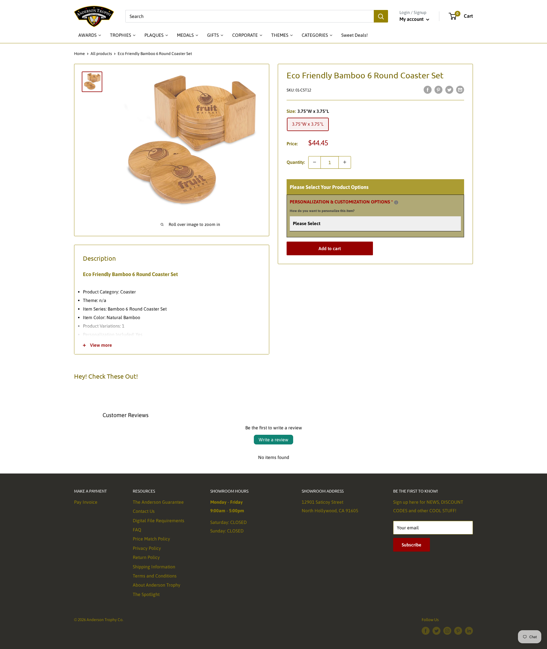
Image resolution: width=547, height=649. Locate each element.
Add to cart (330, 248)
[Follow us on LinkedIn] (469, 630)
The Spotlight (146, 594)
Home (79, 53)
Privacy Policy (147, 548)
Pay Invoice (85, 502)
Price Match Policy (151, 538)
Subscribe (411, 544)
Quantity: (296, 161)
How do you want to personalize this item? (322, 211)
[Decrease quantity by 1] (315, 162)
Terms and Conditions (155, 575)
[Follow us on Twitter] (436, 630)
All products (101, 53)
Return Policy (146, 557)
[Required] (396, 202)
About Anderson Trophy (156, 584)
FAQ (137, 529)
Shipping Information (154, 566)
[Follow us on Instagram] (447, 630)
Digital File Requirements (158, 520)
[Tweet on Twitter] (449, 89)
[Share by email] (460, 89)
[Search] (381, 16)
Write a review (273, 439)
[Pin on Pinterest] (438, 89)
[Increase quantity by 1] (345, 162)
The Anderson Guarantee (158, 502)
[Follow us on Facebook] (426, 630)
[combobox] (249, 16)
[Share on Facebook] (428, 89)
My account (412, 19)
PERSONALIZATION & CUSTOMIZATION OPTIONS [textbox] (348, 205)
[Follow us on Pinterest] (458, 630)
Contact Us (144, 511)
